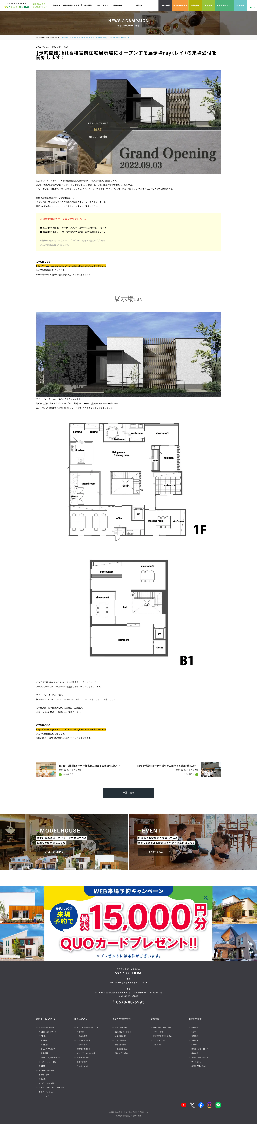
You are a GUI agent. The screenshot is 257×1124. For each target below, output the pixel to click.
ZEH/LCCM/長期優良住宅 (50, 1057)
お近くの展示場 (121, 1027)
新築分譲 (195, 5)
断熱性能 (44, 1040)
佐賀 (139, 1116)
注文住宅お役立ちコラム (162, 1036)
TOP (38, 37)
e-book (194, 1044)
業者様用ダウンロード (199, 1049)
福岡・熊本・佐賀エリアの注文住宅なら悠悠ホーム (129, 1112)
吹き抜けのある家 (83, 1049)
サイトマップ (196, 1062)
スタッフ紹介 (158, 1044)
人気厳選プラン (121, 1036)
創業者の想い (44, 1074)
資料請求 (194, 1040)
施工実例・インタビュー (124, 1032)
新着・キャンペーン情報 (50, 37)
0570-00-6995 (130, 1002)
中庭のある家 (82, 1044)
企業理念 (42, 1066)
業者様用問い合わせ (199, 1066)
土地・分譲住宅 (120, 1040)
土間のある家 (82, 1036)
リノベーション (180, 5)
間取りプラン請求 (121, 1053)
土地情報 (208, 5)
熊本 (135, 1116)
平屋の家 (80, 1032)
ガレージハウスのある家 (86, 1053)
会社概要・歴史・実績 (46, 1070)
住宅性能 (88, 5)
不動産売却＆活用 (224, 5)
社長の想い (43, 1079)
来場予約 (194, 1036)
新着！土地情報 (120, 1044)
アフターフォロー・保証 (47, 1062)
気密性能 (44, 1044)
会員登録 (194, 1027)
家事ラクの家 (82, 1062)
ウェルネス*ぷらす (48, 1049)
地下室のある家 (83, 1057)
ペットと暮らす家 (83, 1040)
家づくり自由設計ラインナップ (88, 1027)
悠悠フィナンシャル (46, 1092)
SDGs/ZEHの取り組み (47, 1083)
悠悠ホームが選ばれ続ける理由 (66, 5)
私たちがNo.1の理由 (46, 1027)
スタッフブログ (159, 1040)
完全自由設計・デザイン (47, 1032)
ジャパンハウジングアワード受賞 (51, 1087)
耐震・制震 (44, 1053)
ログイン (194, 1032)
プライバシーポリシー (199, 1057)
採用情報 (240, 5)
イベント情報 (158, 1032)
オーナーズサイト (45, 1096)
